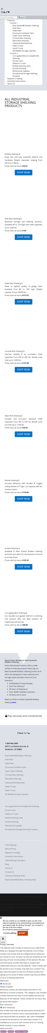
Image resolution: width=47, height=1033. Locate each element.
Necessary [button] (4, 980)
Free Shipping (10, 845)
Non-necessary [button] (6, 1004)
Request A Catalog (14, 78)
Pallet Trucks (18, 46)
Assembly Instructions (16, 81)
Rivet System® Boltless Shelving (26, 25)
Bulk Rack (17, 28)
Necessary (7, 984)
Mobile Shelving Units (21, 66)
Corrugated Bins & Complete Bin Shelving (22, 806)
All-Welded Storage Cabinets (24, 51)
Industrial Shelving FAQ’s (15, 876)
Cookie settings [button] (9, 933)
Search (22, 17)
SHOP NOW (23, 172)
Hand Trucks (18, 48)
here (14, 702)
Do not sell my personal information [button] (16, 930)
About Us (11, 83)
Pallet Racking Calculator (15, 860)
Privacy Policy (5, 896)
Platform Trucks (19, 63)
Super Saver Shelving (21, 35)
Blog (7, 864)
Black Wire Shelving (21, 41)
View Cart (3, 1031)
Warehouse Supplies (21, 71)
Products (11, 20)
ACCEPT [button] (22, 933)
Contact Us (9, 872)
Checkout (10, 1031)
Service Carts (18, 61)
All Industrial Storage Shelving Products (21, 829)
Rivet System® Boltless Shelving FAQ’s (20, 879)
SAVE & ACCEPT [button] (6, 1028)
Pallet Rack (17, 30)
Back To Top (24, 733)
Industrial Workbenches (22, 43)
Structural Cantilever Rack (23, 33)
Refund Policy (10, 849)
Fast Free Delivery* (17, 686)
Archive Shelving (19, 68)
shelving (16, 668)
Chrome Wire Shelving (22, 38)
